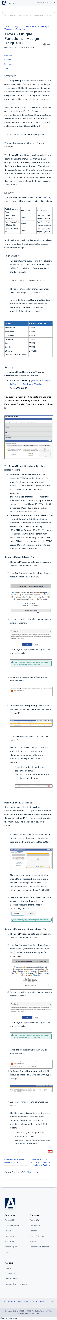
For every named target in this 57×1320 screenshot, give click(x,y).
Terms (41, 1301)
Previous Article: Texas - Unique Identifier (14, 1161)
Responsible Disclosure (27, 1301)
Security (7, 59)
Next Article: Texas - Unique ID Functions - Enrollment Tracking (40, 1162)
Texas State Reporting (36, 26)
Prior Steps (9, 64)
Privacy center (9, 1301)
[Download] (23, 682)
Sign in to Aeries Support (45, 3)
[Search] (5, 15)
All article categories (13, 26)
